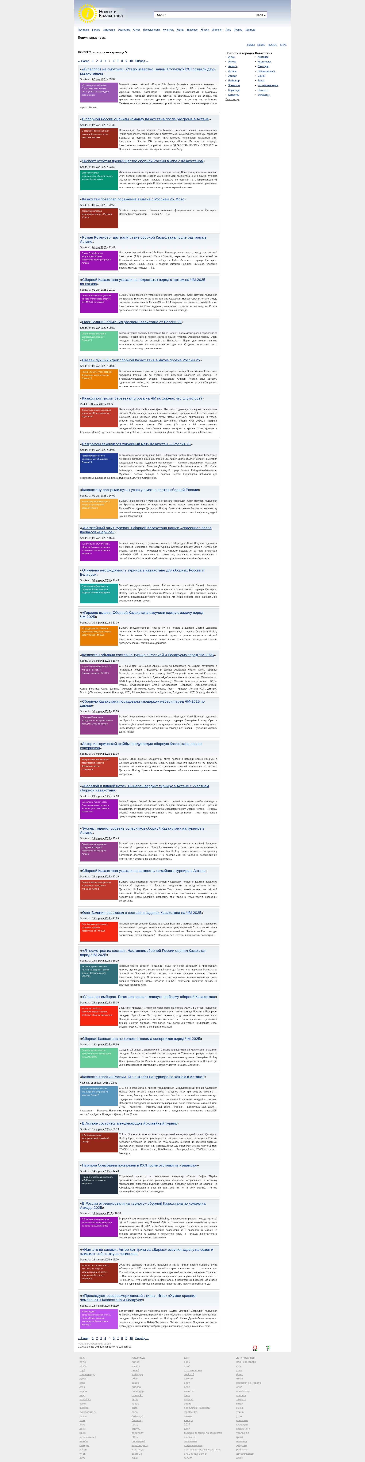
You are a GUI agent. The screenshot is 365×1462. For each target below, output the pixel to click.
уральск (241, 1395)
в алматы (242, 1420)
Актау (231, 56)
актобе (83, 1441)
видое (135, 1382)
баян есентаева (246, 1361)
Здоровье (192, 29)
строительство (193, 1370)
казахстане (243, 1428)
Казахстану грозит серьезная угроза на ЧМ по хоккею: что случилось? (142, 398)
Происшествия (151, 29)
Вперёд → (142, 60)
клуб (82, 1370)
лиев (82, 1420)
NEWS (229, 44)
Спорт (136, 29)
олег (239, 1386)
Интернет (217, 29)
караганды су (140, 1445)
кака (82, 1382)
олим (135, 1457)
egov (187, 1361)
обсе (135, 1378)
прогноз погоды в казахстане (202, 1449)
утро (239, 1416)
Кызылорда (264, 61)
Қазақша (250, 29)
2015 (187, 1424)
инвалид (241, 1441)
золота (188, 1457)
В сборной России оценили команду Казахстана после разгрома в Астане (145, 119)
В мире (96, 29)
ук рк (82, 1453)
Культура (168, 29)
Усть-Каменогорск (268, 85)
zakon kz (189, 1391)
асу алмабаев (245, 1453)
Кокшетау (233, 94)
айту (82, 1457)
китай (239, 1403)
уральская (242, 1432)
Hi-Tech (205, 29)
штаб (187, 1365)
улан (239, 1370)
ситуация (242, 1424)
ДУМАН (284, 44)
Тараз (261, 80)
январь (188, 1420)
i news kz (137, 1395)
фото (135, 1424)
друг (186, 1357)
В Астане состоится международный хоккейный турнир (129, 1123)
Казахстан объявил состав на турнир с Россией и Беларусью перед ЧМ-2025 (148, 655)
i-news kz (85, 1399)
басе (187, 1382)
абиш (239, 1457)
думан (83, 1378)
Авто (228, 29)
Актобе (232, 61)
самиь (188, 1416)
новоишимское (193, 1445)
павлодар (138, 1391)
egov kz (188, 1399)
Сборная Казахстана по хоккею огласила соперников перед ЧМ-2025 (141, 1039)
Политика (83, 29)
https (135, 1436)
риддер (136, 1386)
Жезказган (234, 85)
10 (131, 60)
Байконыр (234, 80)
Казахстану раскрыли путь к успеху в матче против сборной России (140, 490)
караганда (138, 1449)
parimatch (242, 1449)
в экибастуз (243, 1391)
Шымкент (263, 90)
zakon (83, 1449)
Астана (232, 71)
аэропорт (137, 1432)
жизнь (240, 1407)
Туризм (238, 29)
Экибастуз (264, 94)
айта (134, 1407)
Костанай (263, 56)
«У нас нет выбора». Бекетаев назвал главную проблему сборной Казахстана (148, 997)
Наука (180, 29)
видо (82, 1395)
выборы (84, 1407)
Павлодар (263, 66)
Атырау (232, 75)
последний (138, 1441)
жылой (136, 1365)
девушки (241, 1445)
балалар (137, 1420)
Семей (261, 75)
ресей (135, 1370)
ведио (187, 1403)
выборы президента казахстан (203, 1432)
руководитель (87, 1411)
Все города (232, 99)
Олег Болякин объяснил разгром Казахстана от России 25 (132, 322)
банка (83, 1416)
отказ (239, 1378)
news (82, 1361)
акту (82, 1424)
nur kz (135, 1361)
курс (239, 1365)
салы (135, 1411)
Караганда (234, 90)
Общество (109, 29)
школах (188, 1378)
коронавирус (87, 1374)
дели (187, 1428)
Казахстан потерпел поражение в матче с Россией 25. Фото (133, 199)
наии (82, 1357)
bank (187, 1395)
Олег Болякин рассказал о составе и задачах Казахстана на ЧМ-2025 (141, 913)
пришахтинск (87, 1436)
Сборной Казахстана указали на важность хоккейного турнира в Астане (144, 871)
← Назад (83, 60)
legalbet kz (190, 1411)
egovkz (136, 1428)
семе (82, 1403)
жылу (82, 1432)
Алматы (232, 66)
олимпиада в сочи (195, 1453)
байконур (137, 1416)
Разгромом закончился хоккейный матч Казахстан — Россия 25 (136, 444)
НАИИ (218, 44)
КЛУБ (251, 44)
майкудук (137, 1374)
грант (239, 1436)
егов (82, 1386)
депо (187, 1386)
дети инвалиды (245, 1357)
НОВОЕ (240, 44)
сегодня (84, 1445)
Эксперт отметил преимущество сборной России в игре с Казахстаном (142, 161)
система (137, 1453)
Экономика (124, 29)
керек (135, 1403)
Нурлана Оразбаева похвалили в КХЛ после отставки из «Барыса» (139, 1165)
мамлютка (190, 1441)
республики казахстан (197, 1407)
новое (83, 1365)
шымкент (189, 1436)
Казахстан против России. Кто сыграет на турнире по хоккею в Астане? (143, 1077)
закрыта (241, 1399)
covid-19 (189, 1374)
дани (82, 1428)
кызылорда (138, 1357)
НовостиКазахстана (111, 13)
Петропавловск (266, 71)
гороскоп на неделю (249, 1382)
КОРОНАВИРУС (267, 44)
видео (83, 1391)
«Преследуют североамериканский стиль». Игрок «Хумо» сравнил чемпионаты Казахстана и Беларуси (138, 1298)
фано (239, 1374)
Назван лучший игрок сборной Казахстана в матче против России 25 (141, 360)
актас (135, 1399)
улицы (240, 1411)
